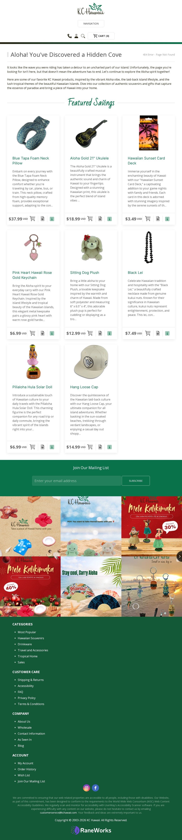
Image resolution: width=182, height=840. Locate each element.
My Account (25, 763)
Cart (103, 36)
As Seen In (25, 740)
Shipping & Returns (31, 680)
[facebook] (95, 787)
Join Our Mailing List (31, 781)
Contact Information (31, 734)
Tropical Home (28, 656)
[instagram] (86, 787)
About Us (24, 721)
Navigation (91, 23)
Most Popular (27, 632)
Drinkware (25, 644)
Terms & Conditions (31, 704)
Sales (21, 662)
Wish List (24, 775)
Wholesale (25, 728)
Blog (21, 746)
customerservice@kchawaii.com (58, 812)
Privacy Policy (27, 698)
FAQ (20, 692)
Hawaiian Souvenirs (31, 638)
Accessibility (26, 686)
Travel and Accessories (33, 650)
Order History (27, 769)
